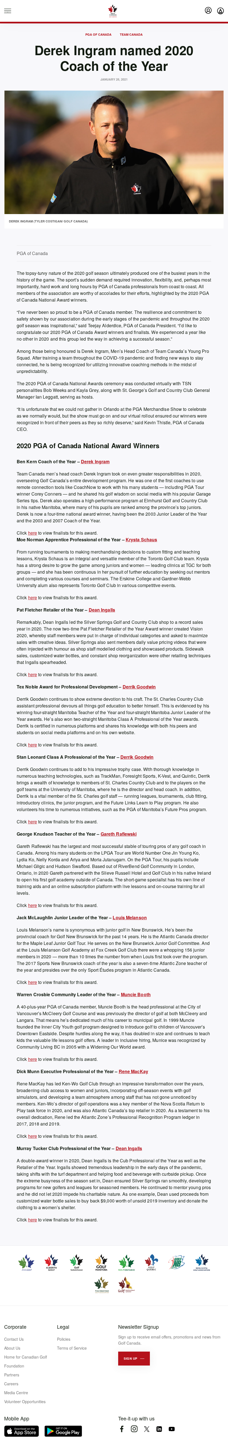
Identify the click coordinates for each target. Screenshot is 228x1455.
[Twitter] (146, 1428)
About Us (12, 1348)
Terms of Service (72, 1348)
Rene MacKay (133, 1071)
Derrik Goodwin (139, 686)
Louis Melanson (130, 917)
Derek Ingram (95, 461)
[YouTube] (171, 1428)
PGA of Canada (98, 34)
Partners (11, 1375)
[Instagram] (134, 1428)
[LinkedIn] (159, 1428)
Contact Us (14, 1339)
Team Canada (131, 34)
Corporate (15, 1326)
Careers (11, 1383)
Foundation (14, 1366)
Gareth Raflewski (119, 834)
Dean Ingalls (102, 610)
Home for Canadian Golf (25, 1357)
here (32, 533)
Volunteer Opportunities (25, 1401)
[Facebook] (121, 1428)
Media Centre (16, 1392)
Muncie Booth (136, 994)
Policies (63, 1339)
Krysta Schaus (141, 539)
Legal (63, 1326)
